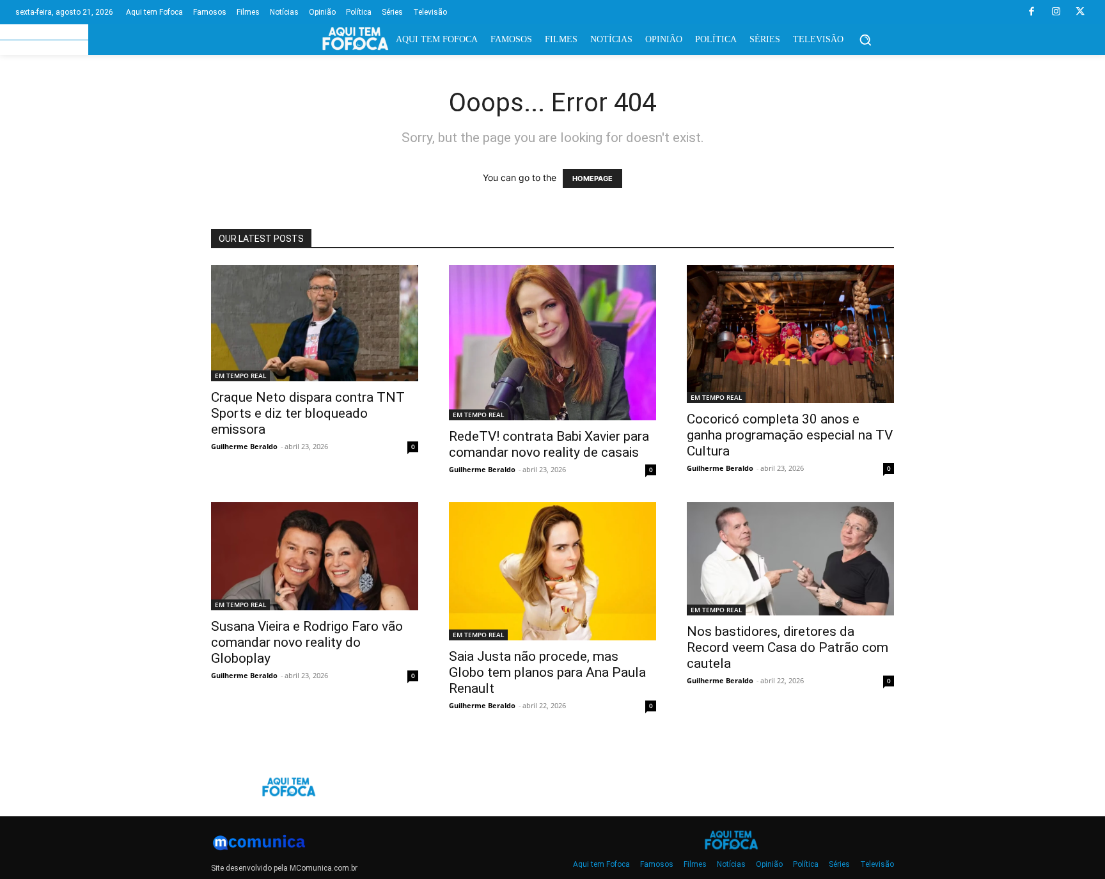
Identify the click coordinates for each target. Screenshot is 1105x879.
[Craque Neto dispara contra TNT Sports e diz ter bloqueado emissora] (314, 323)
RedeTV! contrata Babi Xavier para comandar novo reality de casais (549, 444)
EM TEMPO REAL (240, 375)
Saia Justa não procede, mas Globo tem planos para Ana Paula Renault (547, 672)
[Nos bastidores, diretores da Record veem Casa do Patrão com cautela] (790, 558)
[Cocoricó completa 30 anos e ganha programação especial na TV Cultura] (790, 334)
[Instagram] (1055, 12)
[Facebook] (1031, 12)
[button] (865, 39)
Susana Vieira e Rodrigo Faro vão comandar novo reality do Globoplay (307, 642)
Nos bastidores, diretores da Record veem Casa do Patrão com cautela (787, 647)
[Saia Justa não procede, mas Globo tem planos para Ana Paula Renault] (552, 571)
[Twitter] (1080, 12)
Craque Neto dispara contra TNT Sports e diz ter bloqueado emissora (308, 413)
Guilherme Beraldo (244, 446)
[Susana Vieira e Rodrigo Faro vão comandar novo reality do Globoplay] (314, 556)
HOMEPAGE (592, 178)
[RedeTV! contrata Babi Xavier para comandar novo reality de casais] (552, 342)
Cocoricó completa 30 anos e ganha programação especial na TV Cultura (790, 435)
